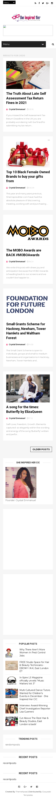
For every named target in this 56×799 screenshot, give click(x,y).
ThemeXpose (21, 791)
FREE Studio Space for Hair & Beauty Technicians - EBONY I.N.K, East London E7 (34, 667)
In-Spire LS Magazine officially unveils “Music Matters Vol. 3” (31, 680)
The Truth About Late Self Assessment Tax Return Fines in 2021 (26, 98)
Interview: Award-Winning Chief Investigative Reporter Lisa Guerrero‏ (34, 708)
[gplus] (47, 3)
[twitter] (43, 3)
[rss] (35, 3)
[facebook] (39, 3)
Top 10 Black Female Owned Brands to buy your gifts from (28, 176)
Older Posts (41, 449)
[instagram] (52, 3)
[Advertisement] (28, 539)
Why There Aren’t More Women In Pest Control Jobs (32, 652)
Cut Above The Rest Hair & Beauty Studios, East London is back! (34, 721)
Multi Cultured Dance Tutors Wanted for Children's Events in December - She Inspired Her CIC (34, 695)
